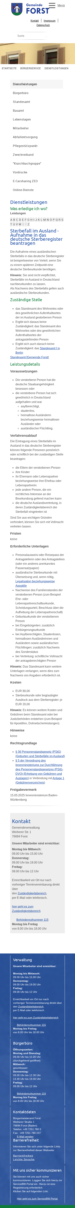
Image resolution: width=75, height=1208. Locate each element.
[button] (56, 5)
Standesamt (21, 102)
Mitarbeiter (21, 128)
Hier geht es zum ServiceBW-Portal (37, 1198)
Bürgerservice (30, 68)
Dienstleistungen (56, 68)
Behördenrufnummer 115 (32, 919)
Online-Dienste (23, 190)
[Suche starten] (46, 36)
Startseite (9, 68)
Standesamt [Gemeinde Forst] (29, 357)
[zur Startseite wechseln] (37, 15)
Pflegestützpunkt (25, 146)
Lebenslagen (22, 119)
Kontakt (35, 20)
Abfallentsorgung (25, 137)
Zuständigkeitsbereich (32, 893)
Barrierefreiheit (23, 1155)
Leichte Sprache (24, 1159)
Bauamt (18, 111)
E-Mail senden (25, 1136)
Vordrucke (20, 172)
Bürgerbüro (21, 93)
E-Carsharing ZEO (25, 181)
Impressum (50, 20)
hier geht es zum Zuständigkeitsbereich (35, 1017)
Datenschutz (43, 25)
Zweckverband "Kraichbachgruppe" (27, 159)
